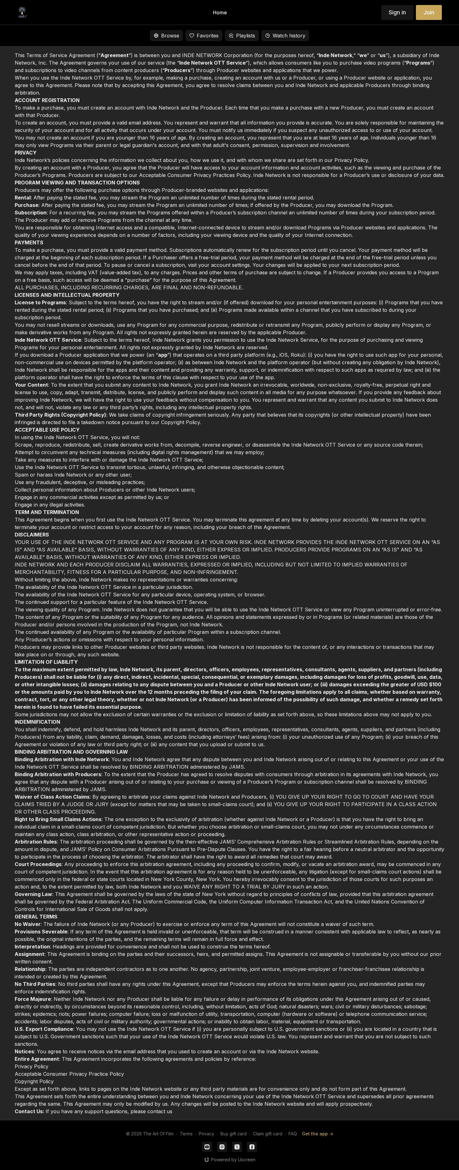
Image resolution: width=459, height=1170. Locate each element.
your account (179, 130)
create (98, 108)
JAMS (236, 767)
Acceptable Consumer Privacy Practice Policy (69, 1074)
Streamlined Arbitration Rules (359, 842)
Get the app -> (317, 1133)
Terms (186, 1133)
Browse (170, 35)
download (41, 355)
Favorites (208, 35)
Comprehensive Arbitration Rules (276, 842)
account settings (230, 265)
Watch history (289, 35)
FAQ (293, 1133)
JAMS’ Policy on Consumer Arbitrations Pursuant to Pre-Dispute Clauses (157, 849)
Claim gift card (267, 1133)
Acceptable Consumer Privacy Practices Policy (194, 175)
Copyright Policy (180, 422)
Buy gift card (233, 1133)
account (252, 78)
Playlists (245, 35)
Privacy (206, 1133)
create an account (411, 108)
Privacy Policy (351, 160)
